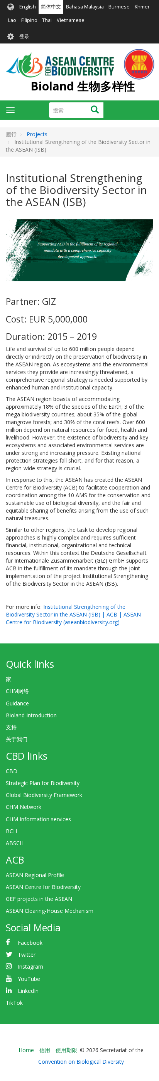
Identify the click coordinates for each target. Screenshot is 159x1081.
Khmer (142, 6)
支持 (11, 727)
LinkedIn (28, 990)
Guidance (17, 703)
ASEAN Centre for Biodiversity (43, 887)
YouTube (29, 978)
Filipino (29, 20)
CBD (11, 771)
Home (26, 1050)
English (27, 6)
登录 (24, 36)
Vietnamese (71, 20)
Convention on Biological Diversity (81, 1061)
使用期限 (66, 1050)
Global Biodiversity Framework (44, 795)
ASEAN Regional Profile (35, 875)
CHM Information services (38, 819)
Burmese (119, 6)
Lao (12, 20)
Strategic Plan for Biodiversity (43, 783)
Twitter (27, 954)
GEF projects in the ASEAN (39, 898)
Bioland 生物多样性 (82, 86)
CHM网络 (17, 691)
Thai (47, 20)
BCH (11, 831)
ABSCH (15, 843)
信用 (44, 1050)
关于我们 (16, 739)
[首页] (80, 64)
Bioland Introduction (31, 715)
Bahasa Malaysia (85, 6)
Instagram (30, 966)
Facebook (30, 942)
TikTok (14, 1002)
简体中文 (51, 6)
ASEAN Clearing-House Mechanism (49, 910)
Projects (37, 134)
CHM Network (23, 806)
